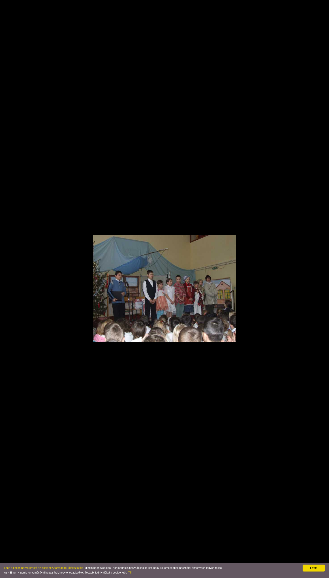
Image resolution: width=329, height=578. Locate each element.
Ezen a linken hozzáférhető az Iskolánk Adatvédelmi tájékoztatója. (44, 567)
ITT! (130, 572)
